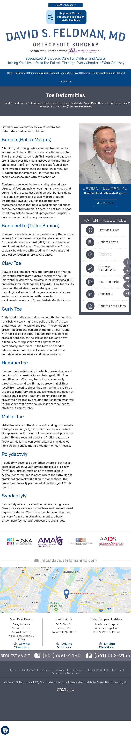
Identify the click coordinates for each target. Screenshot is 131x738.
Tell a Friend (95, 670)
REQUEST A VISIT (15, 656)
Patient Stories (58, 73)
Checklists (105, 294)
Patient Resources (105, 220)
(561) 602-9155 (112, 655)
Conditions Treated (38, 73)
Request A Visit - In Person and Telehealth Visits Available (70, 17)
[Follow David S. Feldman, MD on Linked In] (127, 285)
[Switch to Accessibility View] (5, 730)
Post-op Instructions (106, 268)
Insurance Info (108, 282)
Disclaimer (28, 670)
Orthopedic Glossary (53, 106)
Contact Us (65, 81)
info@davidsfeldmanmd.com (68, 560)
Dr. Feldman (21, 73)
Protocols (105, 254)
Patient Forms (108, 242)
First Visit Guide (109, 230)
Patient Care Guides (112, 306)
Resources (86, 73)
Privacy (44, 670)
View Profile (105, 203)
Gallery (120, 73)
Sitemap (60, 670)
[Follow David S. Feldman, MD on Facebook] (127, 262)
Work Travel (73, 73)
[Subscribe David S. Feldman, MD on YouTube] (127, 278)
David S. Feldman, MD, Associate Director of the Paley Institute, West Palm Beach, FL (56, 103)
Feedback (76, 670)
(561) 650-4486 (62, 655)
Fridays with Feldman (104, 73)
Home (10, 73)
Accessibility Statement (66, 673)
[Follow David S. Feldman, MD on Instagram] (127, 293)
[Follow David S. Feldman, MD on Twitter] (127, 270)
